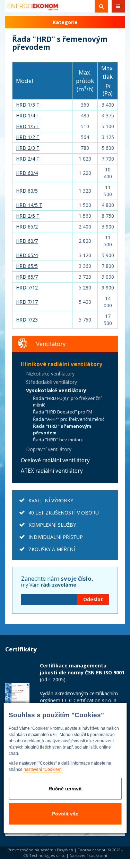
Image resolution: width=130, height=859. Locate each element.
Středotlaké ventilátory (51, 382)
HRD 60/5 (27, 190)
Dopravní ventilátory (48, 449)
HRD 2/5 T (28, 215)
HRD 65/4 (27, 255)
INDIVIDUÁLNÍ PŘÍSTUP (55, 537)
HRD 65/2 (27, 226)
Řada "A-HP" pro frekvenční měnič (68, 419)
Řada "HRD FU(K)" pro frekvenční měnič (67, 401)
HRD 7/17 (27, 302)
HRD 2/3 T (28, 148)
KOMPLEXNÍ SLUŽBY (52, 524)
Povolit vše (65, 814)
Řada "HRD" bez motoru (58, 439)
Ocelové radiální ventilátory (55, 460)
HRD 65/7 (27, 276)
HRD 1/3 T (28, 104)
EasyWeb (65, 849)
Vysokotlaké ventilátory (56, 390)
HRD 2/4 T (28, 158)
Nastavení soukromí (88, 855)
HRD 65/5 (27, 266)
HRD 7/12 (27, 287)
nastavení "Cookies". (43, 769)
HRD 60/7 (27, 241)
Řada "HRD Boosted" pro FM (62, 412)
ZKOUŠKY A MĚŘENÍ (51, 549)
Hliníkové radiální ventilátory (61, 364)
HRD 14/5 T (29, 205)
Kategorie (65, 22)
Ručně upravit (65, 788)
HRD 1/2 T (28, 137)
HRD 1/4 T (28, 115)
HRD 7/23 (27, 319)
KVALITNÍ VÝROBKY (50, 500)
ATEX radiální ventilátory (52, 470)
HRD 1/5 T (28, 126)
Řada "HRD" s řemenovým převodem (62, 429)
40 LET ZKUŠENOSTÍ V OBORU (63, 512)
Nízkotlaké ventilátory (50, 373)
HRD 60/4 (27, 173)
